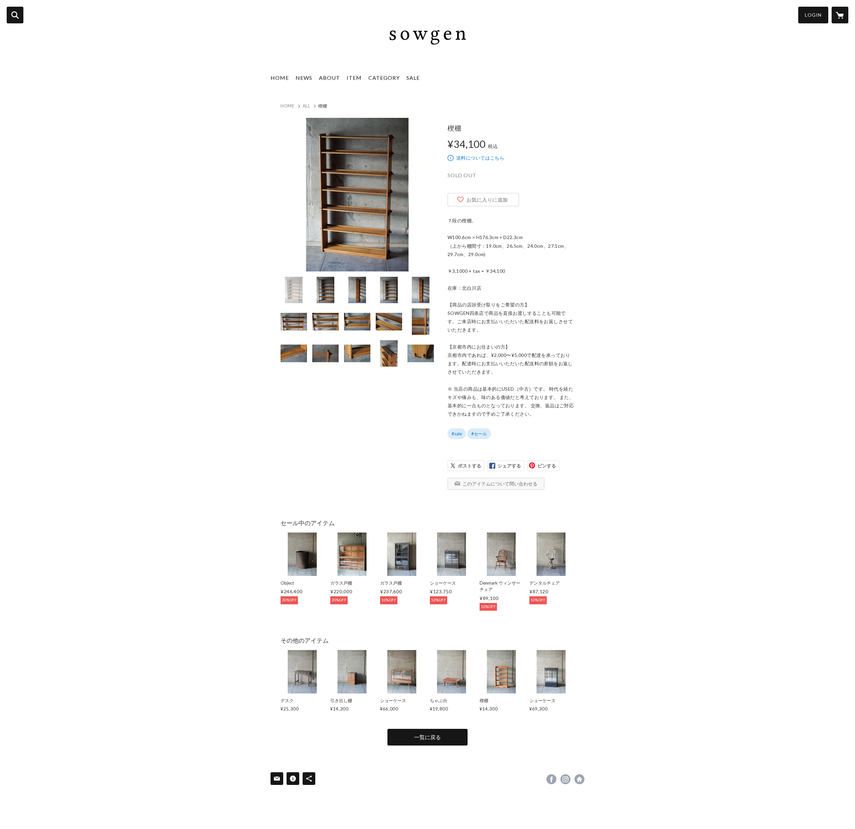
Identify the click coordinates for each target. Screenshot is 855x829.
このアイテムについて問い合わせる (500, 483)
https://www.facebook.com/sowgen (551, 779)
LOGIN (813, 15)
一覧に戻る (427, 737)
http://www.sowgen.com (579, 779)
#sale (457, 433)
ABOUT (329, 77)
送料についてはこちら (480, 158)
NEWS (304, 77)
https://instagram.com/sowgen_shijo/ (565, 779)
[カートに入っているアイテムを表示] (840, 15)
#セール (479, 433)
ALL (306, 106)
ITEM (354, 77)
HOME (280, 77)
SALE (413, 77)
